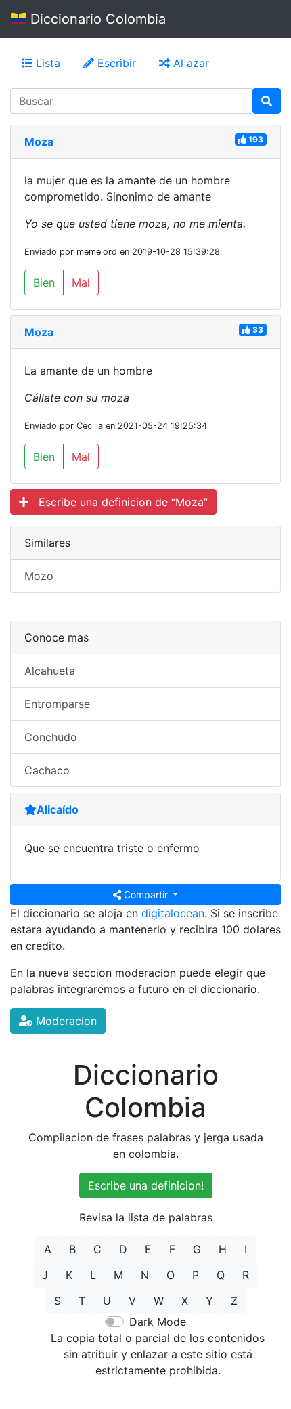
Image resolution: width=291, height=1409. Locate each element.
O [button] (170, 1275)
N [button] (145, 1275)
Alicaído (58, 809)
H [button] (223, 1249)
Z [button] (234, 1300)
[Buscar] (266, 101)
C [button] (97, 1249)
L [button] (93, 1275)
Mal (81, 282)
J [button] (45, 1275)
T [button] (82, 1300)
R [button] (245, 1275)
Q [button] (221, 1275)
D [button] (123, 1249)
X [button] (184, 1300)
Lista (46, 63)
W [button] (159, 1300)
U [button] (107, 1300)
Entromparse (57, 704)
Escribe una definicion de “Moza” (118, 502)
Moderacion (64, 1021)
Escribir (115, 63)
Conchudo (50, 737)
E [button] (148, 1249)
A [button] (47, 1249)
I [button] (245, 1249)
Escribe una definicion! (146, 1185)
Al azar (189, 63)
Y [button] (209, 1300)
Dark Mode (157, 1321)
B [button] (72, 1249)
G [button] (197, 1249)
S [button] (57, 1300)
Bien (44, 282)
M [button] (118, 1275)
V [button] (132, 1300)
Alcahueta (49, 670)
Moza (38, 141)
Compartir (146, 894)
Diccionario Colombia (96, 19)
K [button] (69, 1275)
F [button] (172, 1249)
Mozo (38, 576)
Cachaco (47, 770)
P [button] (195, 1275)
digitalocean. (174, 913)
